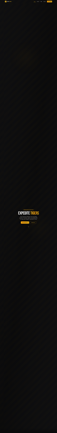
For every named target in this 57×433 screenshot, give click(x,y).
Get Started (49, 1)
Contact (44, 1)
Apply (41, 1)
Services (38, 1)
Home (34, 1)
